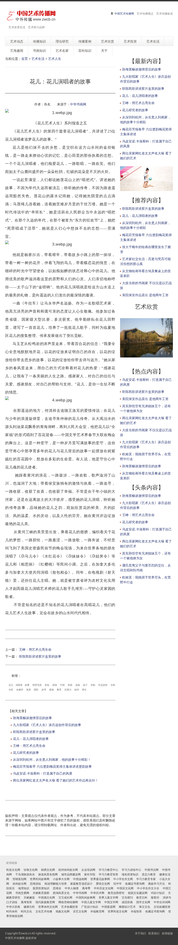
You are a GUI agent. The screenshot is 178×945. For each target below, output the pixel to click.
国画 (54, 684)
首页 (24, 58)
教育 (59, 689)
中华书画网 (78, 104)
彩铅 (47, 684)
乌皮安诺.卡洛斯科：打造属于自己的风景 (42, 773)
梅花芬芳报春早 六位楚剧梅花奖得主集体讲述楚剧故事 (52, 766)
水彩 (11, 689)
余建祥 (19, 689)
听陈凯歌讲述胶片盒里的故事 (40, 656)
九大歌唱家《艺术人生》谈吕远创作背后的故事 (47, 725)
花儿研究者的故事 (26, 752)
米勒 (93, 684)
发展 (28, 689)
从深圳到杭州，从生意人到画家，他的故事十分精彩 (145, 225)
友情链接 (167, 933)
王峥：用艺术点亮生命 (35, 649)
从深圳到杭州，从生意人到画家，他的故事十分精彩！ (52, 759)
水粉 (113, 684)
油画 (77, 684)
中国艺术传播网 (124, 13)
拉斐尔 (67, 689)
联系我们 (153, 933)
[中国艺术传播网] (31, 16)
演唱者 (19, 684)
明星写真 (37, 684)
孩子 (85, 684)
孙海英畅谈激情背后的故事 (32, 718)
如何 (76, 689)
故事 (27, 684)
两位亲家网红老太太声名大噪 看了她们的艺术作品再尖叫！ (55, 780)
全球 (43, 689)
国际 (36, 689)
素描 (51, 689)
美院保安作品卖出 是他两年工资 (145, 295)
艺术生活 (38, 58)
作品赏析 (103, 684)
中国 (62, 684)
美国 (70, 684)
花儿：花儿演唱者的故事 (31, 738)
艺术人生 (54, 58)
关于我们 (140, 933)
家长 (84, 689)
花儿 (11, 684)
